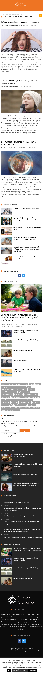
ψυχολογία (10, 410)
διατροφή (27, 397)
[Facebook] (19, 276)
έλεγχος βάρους (7, 387)
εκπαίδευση (5, 400)
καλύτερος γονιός (25, 402)
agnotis (4, 384)
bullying (10, 384)
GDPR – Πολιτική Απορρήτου (32, 650)
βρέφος (20, 392)
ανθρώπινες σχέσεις (8, 389)
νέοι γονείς (23, 405)
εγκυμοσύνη (36, 397)
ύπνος (18, 410)
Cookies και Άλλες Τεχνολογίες (11, 650)
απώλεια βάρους (21, 389)
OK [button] (9, 670)
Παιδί (35, 25)
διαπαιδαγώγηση (16, 397)
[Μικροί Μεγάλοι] (21, 2)
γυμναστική (28, 394)
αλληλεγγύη (27, 387)
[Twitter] (23, 276)
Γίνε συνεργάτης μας (16, 648)
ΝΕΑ (26, 384)
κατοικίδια (35, 402)
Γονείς (31, 25)
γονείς (27, 392)
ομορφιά (4, 407)
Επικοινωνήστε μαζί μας (21, 652)
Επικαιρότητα (19, 384)
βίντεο (15, 392)
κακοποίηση (5, 402)
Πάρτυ (32, 384)
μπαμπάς (10, 405)
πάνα (10, 407)
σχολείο (27, 407)
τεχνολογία (35, 407)
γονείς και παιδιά (7, 394)
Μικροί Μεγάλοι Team (11, 25)
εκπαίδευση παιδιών (17, 400)
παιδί (15, 407)
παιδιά (21, 407)
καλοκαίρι (14, 402)
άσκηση (37, 384)
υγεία (3, 410)
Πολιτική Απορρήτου (19, 670)
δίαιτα (36, 394)
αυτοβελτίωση (6, 392)
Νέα (30, 86)
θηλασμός (29, 400)
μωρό (16, 405)
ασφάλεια (31, 389)
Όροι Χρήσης (29, 648)
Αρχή (2, 14)
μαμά (3, 405)
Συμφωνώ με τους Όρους (10, 433)
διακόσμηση (6, 397)
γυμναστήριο (18, 394)
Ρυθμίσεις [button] (32, 670)
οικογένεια (31, 405)
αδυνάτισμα (17, 387)
